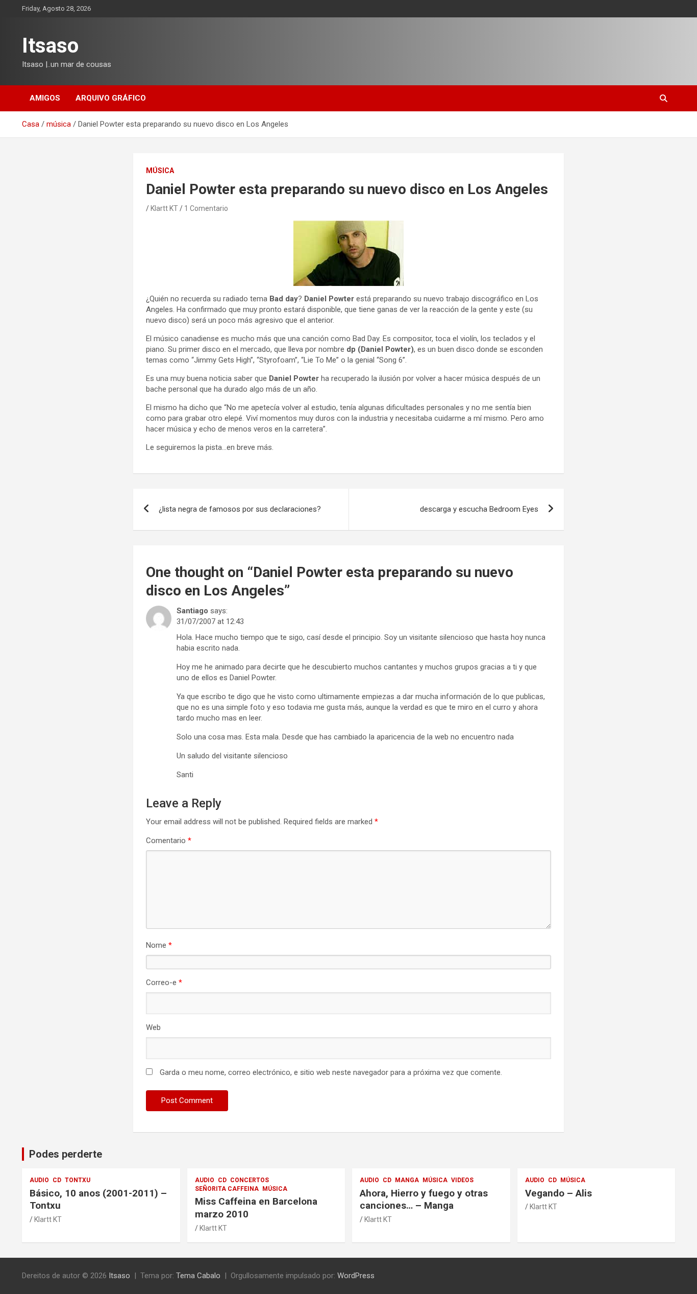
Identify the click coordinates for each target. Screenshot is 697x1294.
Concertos (249, 1180)
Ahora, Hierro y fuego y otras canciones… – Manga (424, 1199)
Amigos (45, 98)
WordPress (356, 1275)
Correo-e (164, 982)
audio (39, 1180)
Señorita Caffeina (227, 1188)
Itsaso (50, 46)
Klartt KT (164, 208)
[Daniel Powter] (348, 225)
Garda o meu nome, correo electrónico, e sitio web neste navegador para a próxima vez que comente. (331, 1072)
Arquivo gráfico (111, 98)
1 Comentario (206, 208)
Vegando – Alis (558, 1193)
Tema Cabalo (198, 1275)
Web (153, 1027)
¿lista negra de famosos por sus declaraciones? (240, 509)
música (160, 170)
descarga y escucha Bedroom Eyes (479, 509)
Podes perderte (65, 1154)
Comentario (168, 840)
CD (57, 1180)
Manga (407, 1180)
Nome (159, 945)
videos (462, 1180)
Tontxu (77, 1180)
